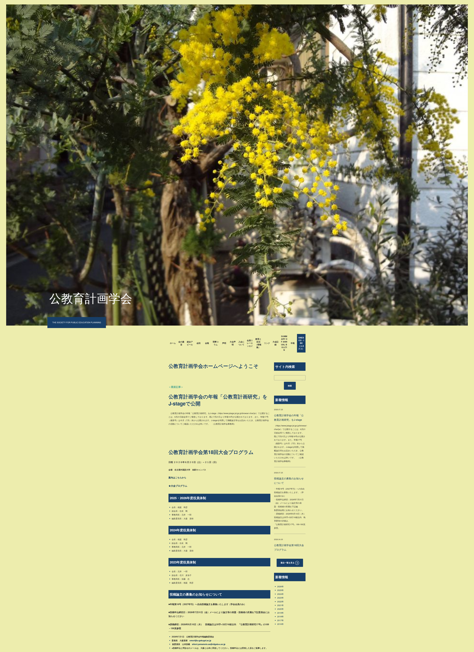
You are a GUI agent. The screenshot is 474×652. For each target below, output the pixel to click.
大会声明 (233, 343)
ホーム (173, 343)
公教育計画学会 (90, 297)
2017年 (280, 620)
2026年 (280, 586)
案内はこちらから (177, 477)
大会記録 (275, 343)
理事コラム (216, 343)
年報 (293, 343)
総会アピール (190, 343)
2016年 (280, 624)
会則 (198, 343)
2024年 (280, 594)
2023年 (280, 597)
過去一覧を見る (287, 562)
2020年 (280, 609)
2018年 (280, 616)
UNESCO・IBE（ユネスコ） (301, 343)
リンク (267, 343)
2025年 (280, 590)
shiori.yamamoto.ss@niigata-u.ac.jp (208, 644)
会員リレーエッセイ (250, 343)
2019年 (280, 612)
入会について (241, 343)
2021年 (280, 605)
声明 (224, 343)
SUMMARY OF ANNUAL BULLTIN (284, 343)
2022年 (280, 601)
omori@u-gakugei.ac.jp (200, 640)
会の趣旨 (181, 343)
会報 (207, 343)
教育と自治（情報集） (258, 343)
